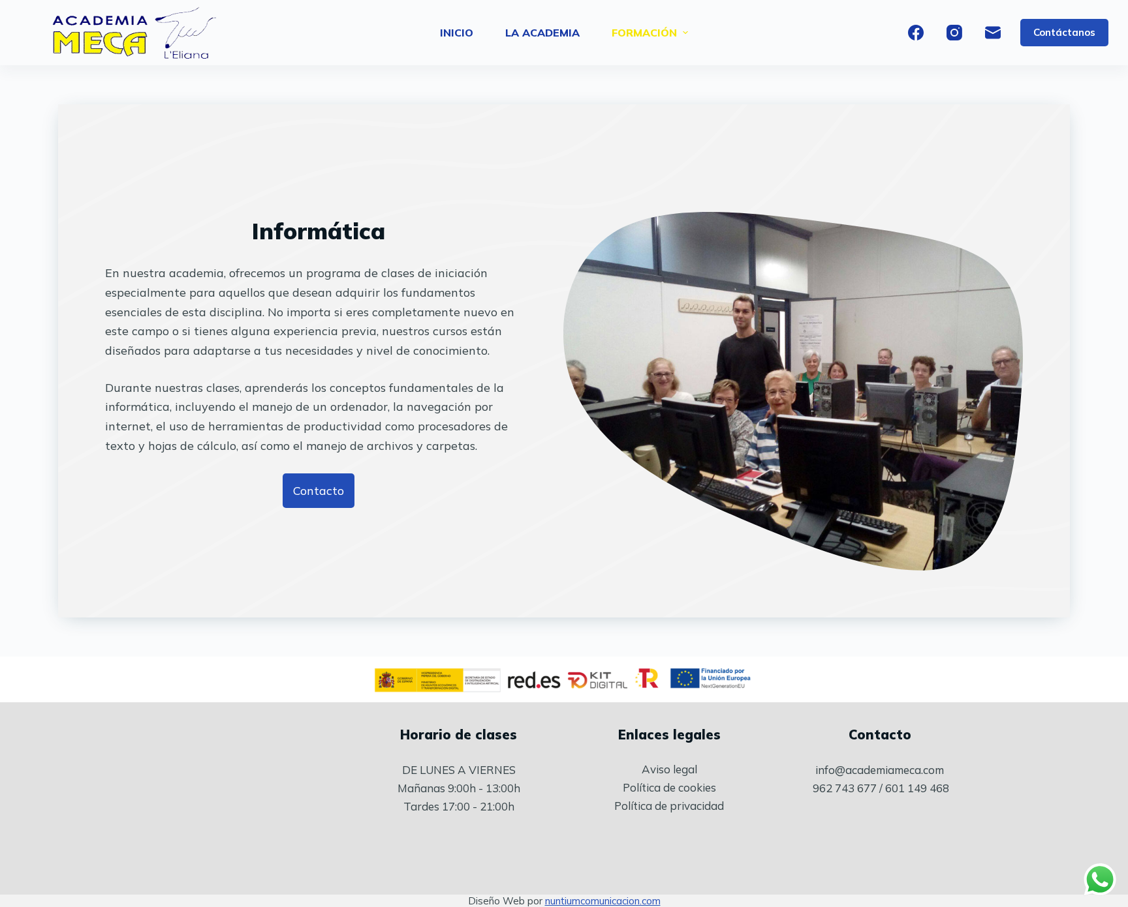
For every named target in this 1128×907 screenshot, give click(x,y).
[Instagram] (954, 32)
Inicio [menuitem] (456, 32)
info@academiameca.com (879, 770)
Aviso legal (669, 769)
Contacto (880, 734)
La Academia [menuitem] (542, 32)
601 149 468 (917, 788)
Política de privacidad (669, 805)
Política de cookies (669, 787)
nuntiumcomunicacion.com (603, 901)
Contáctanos (1064, 32)
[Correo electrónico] (993, 32)
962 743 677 (845, 788)
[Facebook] (916, 32)
